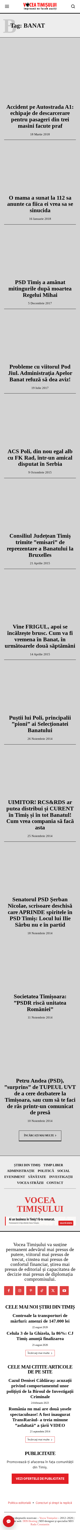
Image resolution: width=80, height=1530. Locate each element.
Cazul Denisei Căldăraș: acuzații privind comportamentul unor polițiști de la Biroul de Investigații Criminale (40, 1388)
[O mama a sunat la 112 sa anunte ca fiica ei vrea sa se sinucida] (40, 168)
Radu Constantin (40, 1524)
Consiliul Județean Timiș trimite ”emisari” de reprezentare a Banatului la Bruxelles (40, 545)
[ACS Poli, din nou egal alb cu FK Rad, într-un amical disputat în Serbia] (40, 422)
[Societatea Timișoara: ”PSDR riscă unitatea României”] (40, 967)
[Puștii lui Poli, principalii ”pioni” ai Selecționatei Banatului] (40, 688)
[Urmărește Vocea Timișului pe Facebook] (8, 1290)
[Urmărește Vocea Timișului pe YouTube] (64, 1290)
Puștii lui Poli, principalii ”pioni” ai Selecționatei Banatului (40, 724)
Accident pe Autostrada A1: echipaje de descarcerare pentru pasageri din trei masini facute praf (40, 116)
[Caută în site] (73, 6)
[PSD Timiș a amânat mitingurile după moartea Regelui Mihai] (40, 253)
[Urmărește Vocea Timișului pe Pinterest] (30, 1290)
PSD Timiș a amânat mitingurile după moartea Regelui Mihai (40, 288)
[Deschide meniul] (6, 6)
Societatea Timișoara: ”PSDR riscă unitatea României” (40, 1002)
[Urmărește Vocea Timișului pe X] (53, 1290)
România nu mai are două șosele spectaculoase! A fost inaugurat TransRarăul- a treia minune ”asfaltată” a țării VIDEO (40, 1417)
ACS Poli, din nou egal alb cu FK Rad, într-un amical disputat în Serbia (40, 457)
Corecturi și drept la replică (54, 1502)
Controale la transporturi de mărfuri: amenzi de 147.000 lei (40, 1318)
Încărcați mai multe (39, 1135)
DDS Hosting (30, 1521)
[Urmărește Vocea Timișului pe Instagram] (19, 1290)
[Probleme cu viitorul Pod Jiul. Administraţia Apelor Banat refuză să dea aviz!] (40, 337)
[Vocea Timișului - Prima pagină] (40, 6)
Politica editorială (19, 1502)
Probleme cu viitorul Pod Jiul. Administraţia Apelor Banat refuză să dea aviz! (40, 373)
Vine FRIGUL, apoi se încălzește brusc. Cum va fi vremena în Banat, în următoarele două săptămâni (40, 636)
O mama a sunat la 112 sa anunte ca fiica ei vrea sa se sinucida (40, 204)
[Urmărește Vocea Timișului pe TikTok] (42, 1290)
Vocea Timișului (48, 1517)
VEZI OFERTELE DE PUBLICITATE (40, 1479)
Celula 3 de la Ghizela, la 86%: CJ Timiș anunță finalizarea (40, 1336)
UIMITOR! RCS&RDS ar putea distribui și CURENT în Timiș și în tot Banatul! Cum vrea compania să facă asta (40, 815)
